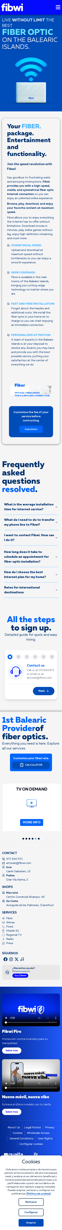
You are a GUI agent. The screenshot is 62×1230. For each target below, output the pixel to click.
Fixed (9, 926)
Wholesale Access (38, 1133)
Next (41, 691)
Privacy (49, 1127)
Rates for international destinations (22, 590)
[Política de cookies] (39, 1194)
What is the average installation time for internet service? (29, 507)
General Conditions (21, 1138)
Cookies (18, 1133)
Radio (10, 939)
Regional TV (14, 935)
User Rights (45, 1138)
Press (9, 943)
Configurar (31, 1212)
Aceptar (31, 1223)
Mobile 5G (12, 931)
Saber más (12, 1050)
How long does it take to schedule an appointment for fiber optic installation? (26, 557)
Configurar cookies (31, 1144)
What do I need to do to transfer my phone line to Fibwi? (29, 522)
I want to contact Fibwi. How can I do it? (29, 538)
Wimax (10, 922)
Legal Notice (32, 1127)
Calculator (31, 429)
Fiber (9, 918)
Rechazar (31, 1202)
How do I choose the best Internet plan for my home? (25, 575)
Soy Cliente (20, 976)
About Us (14, 1127)
